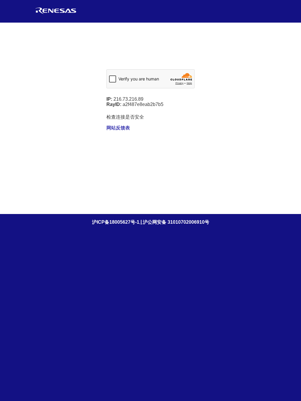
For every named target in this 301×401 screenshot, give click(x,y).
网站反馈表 (118, 127)
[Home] (56, 13)
